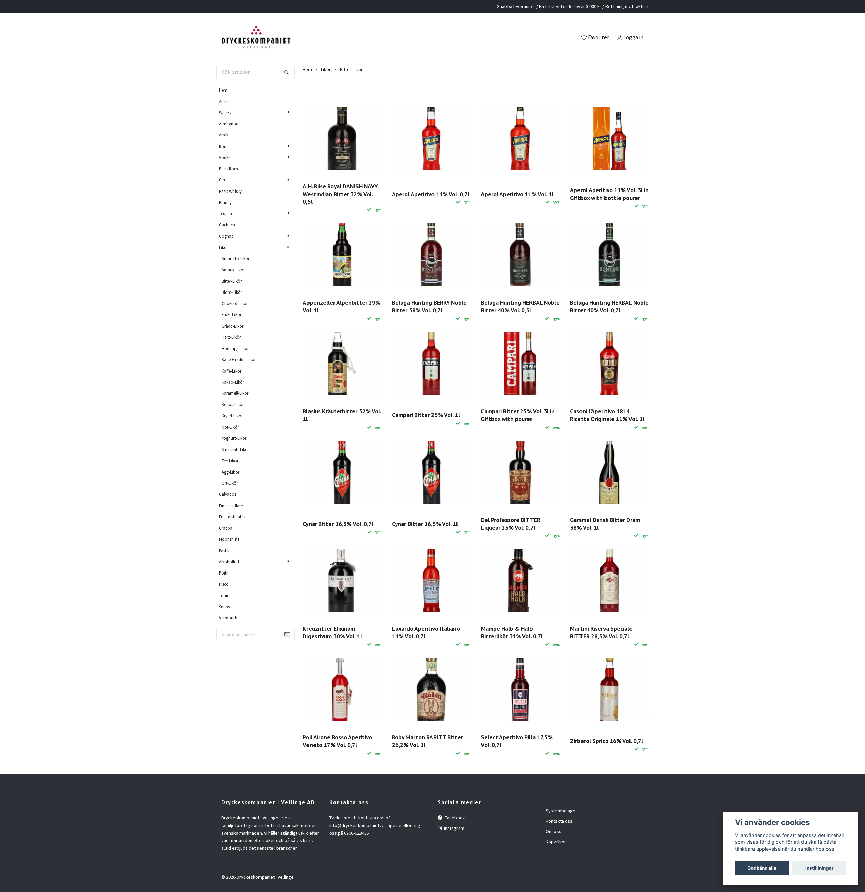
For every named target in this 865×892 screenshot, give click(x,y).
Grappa (225, 528)
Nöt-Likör (230, 427)
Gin (222, 179)
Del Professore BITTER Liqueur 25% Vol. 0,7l (510, 524)
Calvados (227, 494)
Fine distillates (231, 505)
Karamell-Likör (235, 393)
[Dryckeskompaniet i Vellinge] (256, 38)
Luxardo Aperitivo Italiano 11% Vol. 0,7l (426, 632)
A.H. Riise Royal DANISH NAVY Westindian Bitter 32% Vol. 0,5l (340, 194)
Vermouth (228, 617)
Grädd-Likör (232, 326)
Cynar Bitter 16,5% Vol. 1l (425, 524)
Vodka (225, 157)
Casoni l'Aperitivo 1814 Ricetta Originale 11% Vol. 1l (607, 415)
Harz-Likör (231, 337)
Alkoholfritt (229, 561)
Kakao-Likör (233, 382)
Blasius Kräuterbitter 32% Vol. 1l (342, 415)
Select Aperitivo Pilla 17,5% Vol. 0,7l (517, 741)
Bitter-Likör (232, 281)
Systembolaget (561, 811)
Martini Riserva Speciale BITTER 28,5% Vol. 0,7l (601, 632)
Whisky (225, 112)
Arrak (223, 134)
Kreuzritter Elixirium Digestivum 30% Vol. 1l (332, 632)
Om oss (553, 831)
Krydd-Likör (232, 415)
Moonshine (229, 539)
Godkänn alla (761, 868)
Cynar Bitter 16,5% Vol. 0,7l (338, 524)
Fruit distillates (232, 516)
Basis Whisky (230, 191)
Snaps (224, 606)
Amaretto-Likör (235, 258)
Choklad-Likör (235, 303)
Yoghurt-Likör (234, 438)
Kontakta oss (559, 821)
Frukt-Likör (231, 314)
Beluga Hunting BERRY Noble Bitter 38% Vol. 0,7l (429, 306)
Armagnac (228, 123)
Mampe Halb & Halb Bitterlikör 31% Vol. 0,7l (512, 632)
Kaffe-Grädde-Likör (239, 359)
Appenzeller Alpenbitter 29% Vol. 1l (341, 306)
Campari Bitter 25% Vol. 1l (426, 415)
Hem (223, 90)
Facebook (454, 818)
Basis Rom (228, 168)
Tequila (225, 213)
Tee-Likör (230, 460)
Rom (223, 146)
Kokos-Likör (233, 404)
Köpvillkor (556, 842)
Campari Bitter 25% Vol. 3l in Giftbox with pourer (518, 415)
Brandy (225, 202)
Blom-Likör (232, 292)
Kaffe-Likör (231, 371)
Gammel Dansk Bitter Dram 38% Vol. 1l (605, 524)
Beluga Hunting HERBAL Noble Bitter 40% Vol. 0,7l (609, 306)
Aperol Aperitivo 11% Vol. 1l (517, 194)
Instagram (453, 828)
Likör (223, 247)
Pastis (224, 550)
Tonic (224, 595)
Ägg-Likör (230, 472)
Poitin (224, 573)
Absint (224, 101)
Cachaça (227, 224)
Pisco (224, 584)
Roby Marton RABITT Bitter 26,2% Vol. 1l (427, 741)
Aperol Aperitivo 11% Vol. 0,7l (430, 194)
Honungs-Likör (235, 348)
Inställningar (819, 868)
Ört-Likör (230, 483)
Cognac (226, 236)
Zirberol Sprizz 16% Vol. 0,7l (606, 741)
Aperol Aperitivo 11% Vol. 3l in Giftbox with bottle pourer (609, 194)
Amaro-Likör (233, 269)
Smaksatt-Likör (235, 449)
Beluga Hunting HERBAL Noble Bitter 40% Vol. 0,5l (520, 306)
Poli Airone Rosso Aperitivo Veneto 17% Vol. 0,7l (337, 741)
